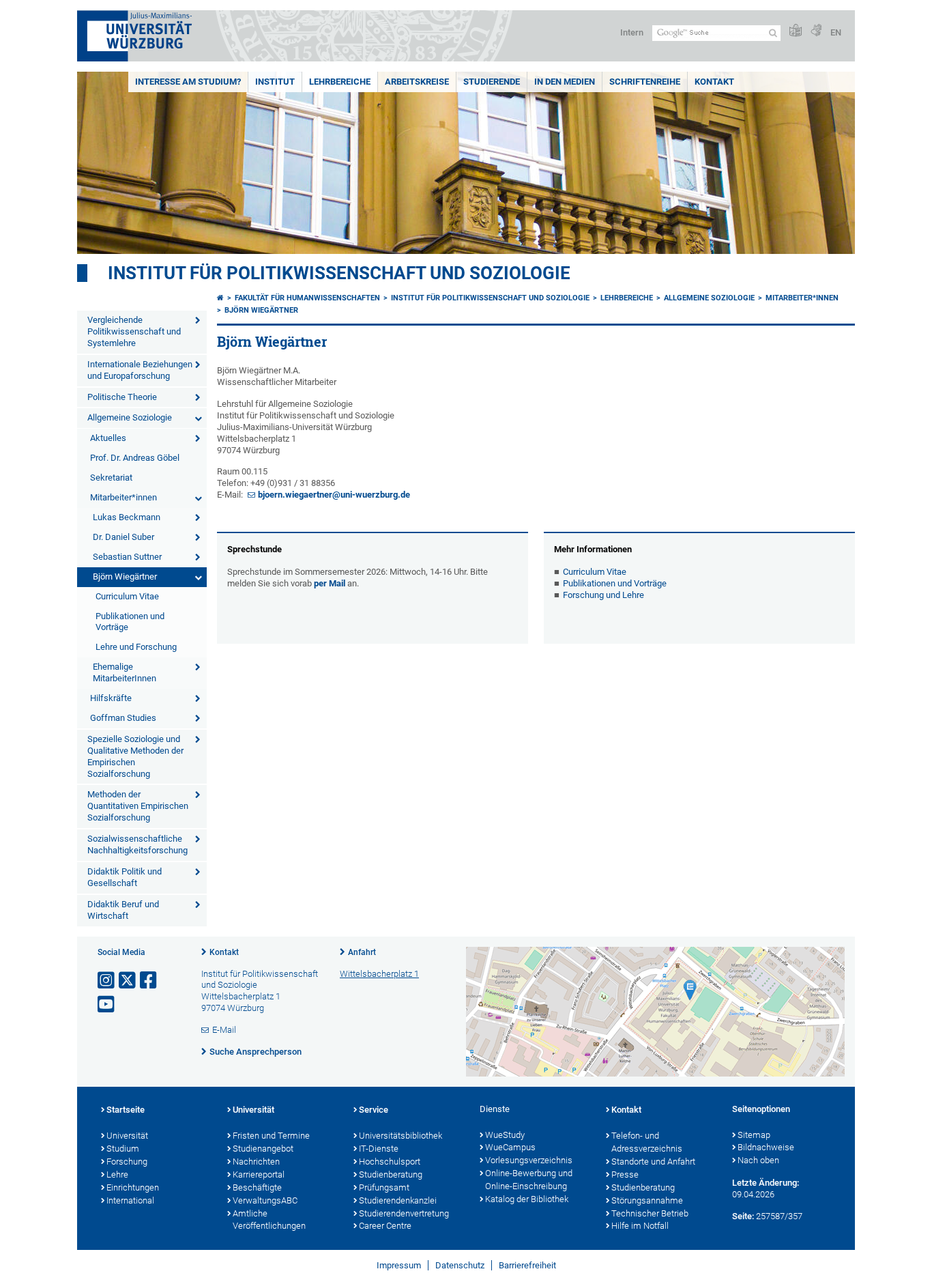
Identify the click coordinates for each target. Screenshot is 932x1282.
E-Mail (224, 1030)
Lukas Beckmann (126, 517)
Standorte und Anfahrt (653, 1161)
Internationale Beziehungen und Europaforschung (139, 370)
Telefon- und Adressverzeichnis (646, 1142)
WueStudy (505, 1135)
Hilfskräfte (111, 698)
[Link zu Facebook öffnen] (149, 981)
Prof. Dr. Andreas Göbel (134, 458)
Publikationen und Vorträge (130, 622)
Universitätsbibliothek (400, 1135)
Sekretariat (111, 477)
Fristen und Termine (271, 1135)
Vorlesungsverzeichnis (528, 1160)
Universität (127, 1135)
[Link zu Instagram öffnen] (107, 981)
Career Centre (385, 1226)
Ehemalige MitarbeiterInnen (124, 672)
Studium (122, 1148)
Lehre (117, 1174)
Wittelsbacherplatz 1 (379, 974)
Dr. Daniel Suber (123, 537)
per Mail (329, 583)
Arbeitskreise (417, 81)
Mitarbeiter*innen (123, 497)
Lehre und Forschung (136, 647)
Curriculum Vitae (127, 596)
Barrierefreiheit (527, 1265)
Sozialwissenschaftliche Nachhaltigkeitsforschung (137, 844)
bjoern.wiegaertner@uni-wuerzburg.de (334, 494)
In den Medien (564, 81)
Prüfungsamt (384, 1187)
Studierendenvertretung (404, 1213)
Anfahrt (362, 952)
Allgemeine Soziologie (129, 417)
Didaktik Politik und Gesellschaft (124, 877)
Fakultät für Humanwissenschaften (307, 298)
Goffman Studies (123, 718)
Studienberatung (390, 1174)
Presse (625, 1174)
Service (373, 1110)
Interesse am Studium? (188, 81)
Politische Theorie (122, 397)
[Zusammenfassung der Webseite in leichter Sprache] (795, 31)
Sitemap (754, 1135)
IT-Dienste (378, 1148)
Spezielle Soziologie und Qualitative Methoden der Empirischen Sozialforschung (135, 756)
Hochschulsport (389, 1161)
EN (835, 32)
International (130, 1200)
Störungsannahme (647, 1200)
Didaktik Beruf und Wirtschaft (123, 910)
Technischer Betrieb (649, 1213)
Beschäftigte (257, 1187)
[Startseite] (220, 298)
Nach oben (758, 1160)
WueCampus (510, 1147)
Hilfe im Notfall (640, 1226)
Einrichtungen (132, 1187)
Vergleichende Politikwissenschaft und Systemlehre (134, 331)
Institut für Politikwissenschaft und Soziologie (339, 273)
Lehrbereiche (339, 81)
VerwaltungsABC (265, 1200)
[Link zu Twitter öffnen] (128, 981)
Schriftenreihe (644, 81)
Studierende (491, 81)
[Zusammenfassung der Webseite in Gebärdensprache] (816, 31)
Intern (631, 32)
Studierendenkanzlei (398, 1200)
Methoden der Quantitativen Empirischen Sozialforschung (137, 806)
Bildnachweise (766, 1147)
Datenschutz (459, 1265)
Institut (275, 81)
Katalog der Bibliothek (526, 1199)
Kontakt (714, 81)
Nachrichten (256, 1161)
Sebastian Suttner (127, 557)
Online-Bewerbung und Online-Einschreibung (528, 1179)
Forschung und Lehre (603, 595)
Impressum (399, 1265)
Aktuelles (108, 438)
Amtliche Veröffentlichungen (269, 1219)
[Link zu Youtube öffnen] (107, 1004)
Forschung (126, 1161)
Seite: (743, 1216)
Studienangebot (263, 1148)
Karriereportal (259, 1174)
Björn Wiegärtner (125, 576)
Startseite (125, 1110)
